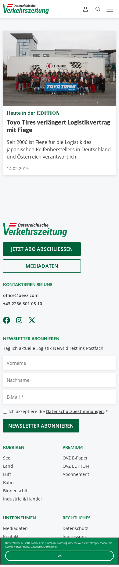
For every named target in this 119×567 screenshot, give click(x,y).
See (6, 458)
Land (8, 466)
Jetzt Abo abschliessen (42, 249)
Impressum (74, 536)
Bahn (8, 482)
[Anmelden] (86, 9)
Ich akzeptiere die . (58, 411)
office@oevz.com (20, 295)
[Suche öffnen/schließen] (97, 9)
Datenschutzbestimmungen (75, 411)
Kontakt (11, 536)
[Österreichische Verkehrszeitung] (26, 9)
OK (60, 555)
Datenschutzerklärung (44, 546)
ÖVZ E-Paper (75, 458)
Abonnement (76, 474)
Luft (7, 474)
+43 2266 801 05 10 (22, 303)
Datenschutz (75, 528)
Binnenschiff (16, 491)
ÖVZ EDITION (76, 466)
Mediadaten (42, 266)
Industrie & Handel (22, 499)
